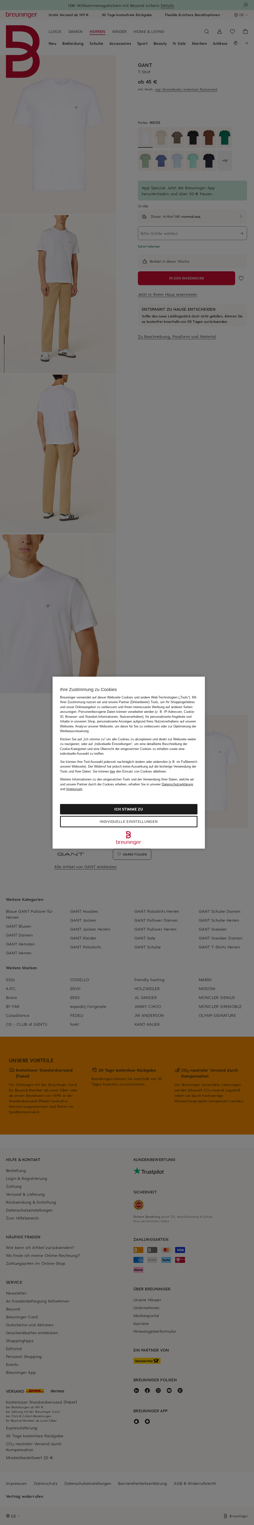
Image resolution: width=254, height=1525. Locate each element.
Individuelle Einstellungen (129, 822)
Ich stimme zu (128, 809)
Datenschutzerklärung (177, 784)
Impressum (74, 789)
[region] (129, 763)
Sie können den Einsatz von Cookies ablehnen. (130, 771)
